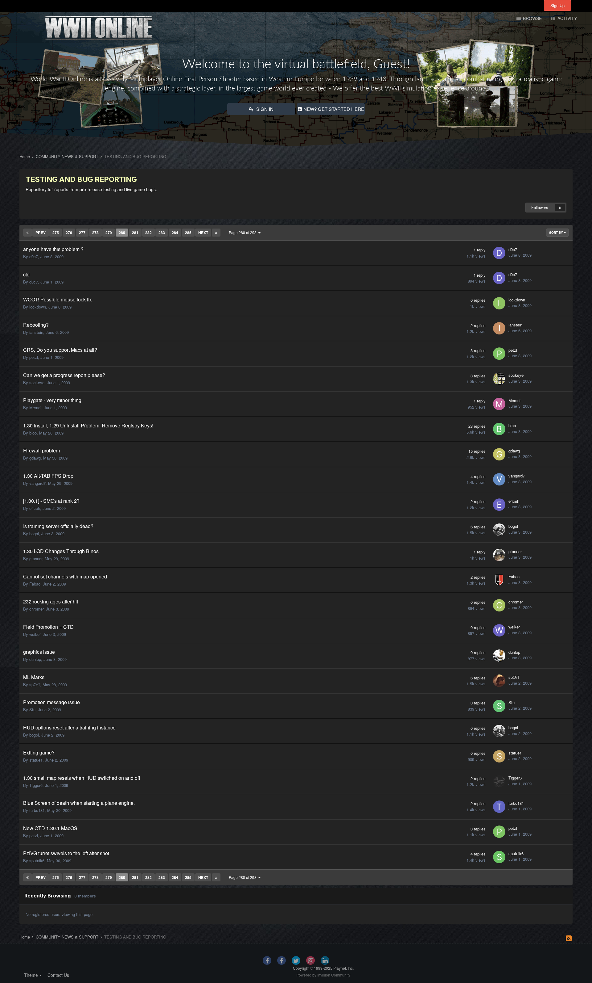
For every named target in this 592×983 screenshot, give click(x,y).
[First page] (27, 233)
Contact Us (58, 975)
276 (69, 232)
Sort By (556, 232)
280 (122, 232)
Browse (532, 18)
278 (95, 232)
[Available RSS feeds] (569, 938)
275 (55, 232)
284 (175, 232)
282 (148, 232)
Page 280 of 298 (243, 232)
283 (161, 232)
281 (135, 232)
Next (203, 232)
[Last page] (216, 233)
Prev (40, 232)
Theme (31, 975)
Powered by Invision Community (323, 974)
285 (188, 232)
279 (108, 232)
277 (82, 232)
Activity (566, 18)
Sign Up (557, 5)
